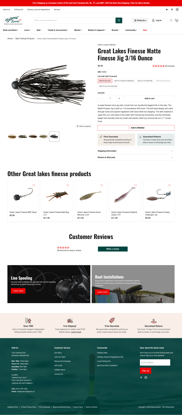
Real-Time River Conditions (107, 365)
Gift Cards (58, 365)
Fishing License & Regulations (38, 10)
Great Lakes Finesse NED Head (23, 212)
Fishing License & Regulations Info (110, 357)
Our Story (58, 353)
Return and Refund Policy (61, 407)
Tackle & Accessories (57, 30)
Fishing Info (18, 10)
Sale (145, 30)
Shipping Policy (12, 407)
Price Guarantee (44, 407)
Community (130, 30)
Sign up (145, 370)
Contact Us (58, 374)
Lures (27, 30)
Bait (39, 30)
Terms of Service (91, 407)
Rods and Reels (10, 30)
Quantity (101, 93)
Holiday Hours (59, 370)
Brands (115, 30)
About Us (6, 10)
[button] (159, 66)
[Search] (119, 20)
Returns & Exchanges (62, 361)
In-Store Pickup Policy (28, 407)
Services (57, 10)
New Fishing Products (24, 39)
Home (10, 39)
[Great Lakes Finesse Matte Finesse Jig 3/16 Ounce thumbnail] (12, 136)
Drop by (141, 20)
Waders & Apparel (96, 30)
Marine (77, 30)
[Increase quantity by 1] (119, 98)
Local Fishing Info (104, 361)
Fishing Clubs (102, 353)
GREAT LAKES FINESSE (107, 45)
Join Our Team (59, 357)
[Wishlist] (171, 20)
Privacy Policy (78, 407)
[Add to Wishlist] (34, 185)
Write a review (112, 249)
